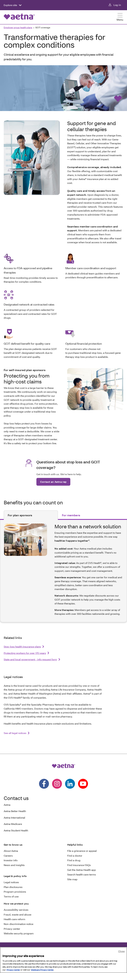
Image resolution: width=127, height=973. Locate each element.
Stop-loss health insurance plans (22, 646)
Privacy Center (13, 970)
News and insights (14, 865)
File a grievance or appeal (82, 850)
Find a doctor (74, 855)
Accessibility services (16, 909)
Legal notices (11, 882)
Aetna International (14, 817)
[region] (63, 960)
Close (121, 951)
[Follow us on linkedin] (70, 784)
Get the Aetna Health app (81, 869)
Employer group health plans (18, 27)
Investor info (11, 860)
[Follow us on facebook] (44, 784)
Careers (8, 855)
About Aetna (11, 850)
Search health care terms (81, 874)
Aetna (7, 804)
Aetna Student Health (16, 830)
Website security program (19, 933)
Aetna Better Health (15, 811)
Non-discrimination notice (18, 924)
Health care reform (14, 919)
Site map (72, 879)
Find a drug (73, 860)
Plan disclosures (13, 887)
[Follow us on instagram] (57, 784)
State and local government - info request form (30, 659)
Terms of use (11, 896)
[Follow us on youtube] (83, 784)
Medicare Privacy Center (42, 970)
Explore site (11, 5)
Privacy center (12, 928)
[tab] (31, 515)
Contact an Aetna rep (53, 481)
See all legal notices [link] (15, 733)
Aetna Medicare (13, 823)
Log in (117, 4)
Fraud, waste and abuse (17, 914)
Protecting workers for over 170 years (25, 653)
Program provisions (15, 891)
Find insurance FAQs (79, 865)
